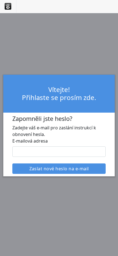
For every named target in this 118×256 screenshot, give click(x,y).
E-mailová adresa (30, 141)
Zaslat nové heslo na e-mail (59, 169)
